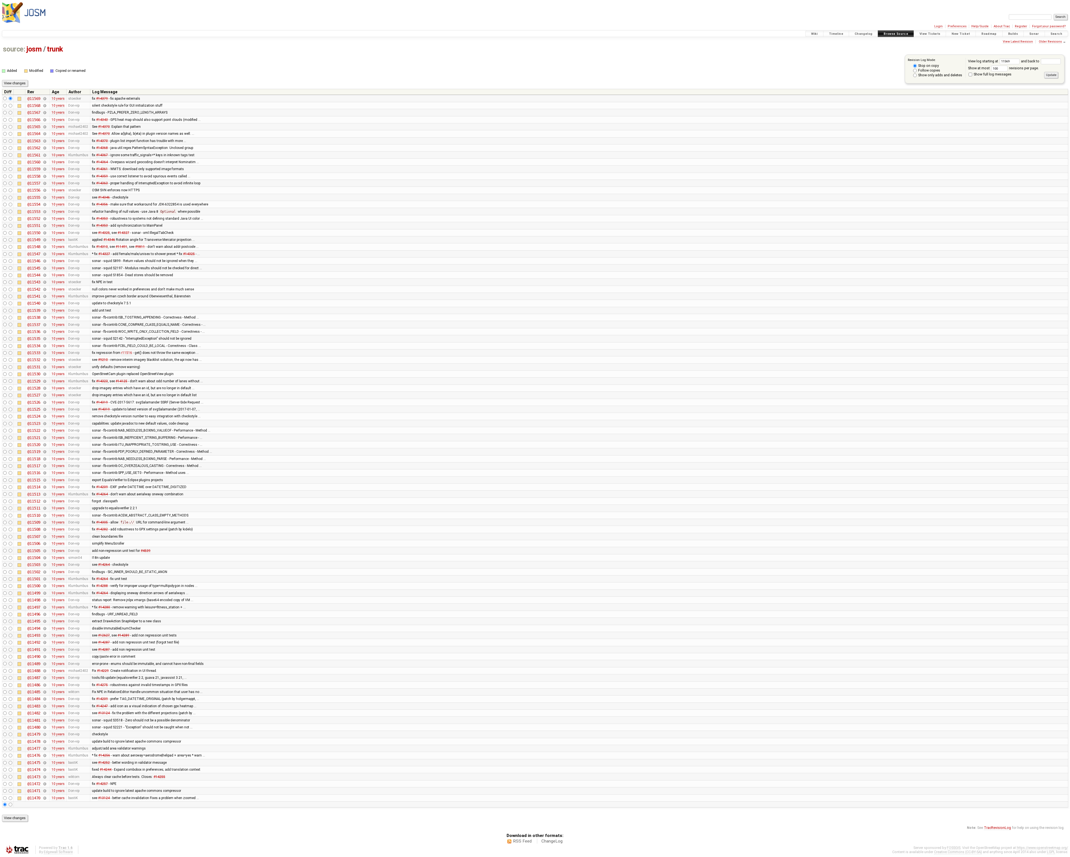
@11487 (33, 677)
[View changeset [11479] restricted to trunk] (44, 734)
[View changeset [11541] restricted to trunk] (44, 296)
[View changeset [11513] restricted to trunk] (44, 494)
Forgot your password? (1049, 26)
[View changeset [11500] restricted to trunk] (44, 586)
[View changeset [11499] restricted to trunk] (44, 593)
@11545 (33, 268)
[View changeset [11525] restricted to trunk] (44, 409)
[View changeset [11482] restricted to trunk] (44, 713)
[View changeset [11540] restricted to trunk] (44, 303)
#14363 (102, 183)
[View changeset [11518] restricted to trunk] (44, 459)
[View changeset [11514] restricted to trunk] (44, 487)
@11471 (33, 791)
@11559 (33, 169)
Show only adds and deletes (939, 75)
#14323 (102, 381)
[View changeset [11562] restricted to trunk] (44, 148)
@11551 (33, 225)
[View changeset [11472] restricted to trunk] (44, 784)
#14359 (102, 176)
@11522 (33, 430)
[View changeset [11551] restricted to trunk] (44, 225)
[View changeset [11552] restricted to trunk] (44, 218)
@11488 (33, 671)
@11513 (33, 494)
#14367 (102, 155)
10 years (58, 99)
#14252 (104, 763)
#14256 (104, 755)
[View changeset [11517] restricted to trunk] (44, 466)
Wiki (814, 34)
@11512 (33, 501)
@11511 (33, 508)
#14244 (105, 770)
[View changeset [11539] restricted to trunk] (44, 310)
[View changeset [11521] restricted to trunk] (44, 437)
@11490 (33, 656)
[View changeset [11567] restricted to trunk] (44, 112)
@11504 (33, 557)
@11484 (33, 699)
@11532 (33, 360)
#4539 (145, 551)
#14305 (102, 522)
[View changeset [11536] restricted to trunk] (44, 331)
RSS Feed (522, 841)
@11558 (33, 176)
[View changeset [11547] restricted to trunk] (44, 254)
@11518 (33, 459)
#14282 (102, 529)
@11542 (33, 289)
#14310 (102, 247)
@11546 (33, 261)
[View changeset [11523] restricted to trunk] (44, 423)
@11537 (33, 324)
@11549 (33, 239)
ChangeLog (552, 841)
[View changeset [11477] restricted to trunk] (44, 748)
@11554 (33, 204)
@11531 (33, 367)
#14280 (104, 607)
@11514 (33, 487)
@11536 (33, 331)
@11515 (33, 480)
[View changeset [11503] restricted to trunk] (44, 564)
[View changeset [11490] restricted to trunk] (44, 656)
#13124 (104, 713)
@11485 (33, 692)
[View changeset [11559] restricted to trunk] (44, 169)
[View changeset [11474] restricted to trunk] (44, 769)
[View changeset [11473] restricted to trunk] (44, 777)
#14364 (102, 162)
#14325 (104, 233)
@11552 (33, 218)
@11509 (33, 522)
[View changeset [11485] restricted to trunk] (44, 692)
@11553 (33, 211)
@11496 (33, 614)
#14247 (102, 706)
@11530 (33, 374)
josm (34, 49)
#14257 (102, 784)
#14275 (102, 685)
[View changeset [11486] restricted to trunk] (44, 685)
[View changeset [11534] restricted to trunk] (44, 346)
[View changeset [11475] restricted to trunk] (44, 762)
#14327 (123, 233)
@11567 (33, 112)
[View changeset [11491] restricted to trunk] (44, 649)
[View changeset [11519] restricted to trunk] (44, 451)
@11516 (33, 473)
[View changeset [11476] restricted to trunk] (44, 755)
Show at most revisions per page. (1003, 68)
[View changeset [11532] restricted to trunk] (44, 360)
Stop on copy (928, 65)
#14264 (102, 494)
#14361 (102, 169)
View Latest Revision (1018, 41)
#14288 (102, 586)
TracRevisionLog (997, 828)
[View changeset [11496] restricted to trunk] (44, 614)
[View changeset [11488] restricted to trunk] (44, 671)
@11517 (33, 466)
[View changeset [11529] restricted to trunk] (44, 381)
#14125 (121, 381)
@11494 (33, 628)
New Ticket (961, 34)
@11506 (33, 543)
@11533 (33, 353)
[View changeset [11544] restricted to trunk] (44, 275)
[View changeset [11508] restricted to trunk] (44, 529)
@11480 (33, 727)
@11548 (33, 246)
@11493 (33, 635)
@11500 (33, 586)
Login (938, 26)
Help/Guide (980, 26)
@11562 (33, 148)
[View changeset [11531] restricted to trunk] (44, 367)
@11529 (33, 381)
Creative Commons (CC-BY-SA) (958, 852)
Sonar (1034, 34)
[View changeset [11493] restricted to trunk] (44, 635)
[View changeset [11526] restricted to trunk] (44, 402)
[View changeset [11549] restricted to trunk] (44, 239)
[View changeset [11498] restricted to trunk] (44, 600)
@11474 (33, 769)
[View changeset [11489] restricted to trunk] (44, 664)
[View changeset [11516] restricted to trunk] (44, 473)
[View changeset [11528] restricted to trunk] (44, 388)
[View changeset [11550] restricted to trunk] (44, 233)
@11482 (33, 713)
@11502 (33, 572)
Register (1021, 26)
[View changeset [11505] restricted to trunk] (44, 551)
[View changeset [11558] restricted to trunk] (44, 176)
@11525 (33, 409)
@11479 (33, 734)
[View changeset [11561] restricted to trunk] (44, 155)
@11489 (33, 664)
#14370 (104, 127)
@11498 (33, 600)
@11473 (33, 777)
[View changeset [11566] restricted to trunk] (44, 119)
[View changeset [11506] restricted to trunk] (44, 543)
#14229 (103, 671)
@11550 (33, 233)
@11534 (33, 346)
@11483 (33, 706)
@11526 (33, 402)
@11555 (33, 197)
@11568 (33, 105)
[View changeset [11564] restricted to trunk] (44, 133)
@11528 (33, 388)
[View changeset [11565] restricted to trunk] (44, 126)
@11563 (33, 141)
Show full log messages (992, 74)
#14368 (102, 148)
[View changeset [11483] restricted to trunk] (44, 706)
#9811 (140, 247)
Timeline (836, 34)
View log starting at (983, 61)
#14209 (102, 487)
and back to (1030, 61)
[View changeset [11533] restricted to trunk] (44, 353)
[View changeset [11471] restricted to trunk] (44, 791)
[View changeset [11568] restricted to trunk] (44, 105)
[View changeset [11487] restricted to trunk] (44, 677)
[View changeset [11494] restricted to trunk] (44, 628)
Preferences (957, 26)
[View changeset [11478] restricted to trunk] (44, 741)
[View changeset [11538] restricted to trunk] (44, 317)
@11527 (33, 395)
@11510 (33, 515)
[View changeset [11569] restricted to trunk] (44, 98)
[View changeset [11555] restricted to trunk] (44, 197)
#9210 (103, 360)
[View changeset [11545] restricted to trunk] (44, 268)
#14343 (102, 120)
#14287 (104, 642)
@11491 (33, 649)
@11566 (33, 119)
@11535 (33, 338)
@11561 (33, 155)
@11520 (33, 444)
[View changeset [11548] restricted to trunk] (44, 246)
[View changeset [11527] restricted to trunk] (44, 395)
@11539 (33, 310)
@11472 (33, 784)
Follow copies (928, 70)
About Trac (1002, 26)
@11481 (33, 720)
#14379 (102, 99)
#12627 (104, 635)
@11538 (33, 317)
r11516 (126, 353)
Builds (1013, 34)
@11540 (33, 303)
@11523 (33, 423)
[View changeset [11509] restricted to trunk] (44, 522)
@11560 (33, 162)
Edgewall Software (58, 852)
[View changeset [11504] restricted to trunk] (44, 557)
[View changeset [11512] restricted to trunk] (44, 501)
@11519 (33, 451)
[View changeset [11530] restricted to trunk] (44, 374)
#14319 (102, 402)
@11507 (33, 536)
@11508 (33, 529)
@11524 (33, 416)
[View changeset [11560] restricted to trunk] (44, 162)
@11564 (33, 133)
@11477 (33, 748)
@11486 (33, 685)
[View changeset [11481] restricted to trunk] (44, 720)
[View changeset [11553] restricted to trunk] (44, 211)
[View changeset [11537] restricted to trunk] (44, 324)
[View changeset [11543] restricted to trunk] (44, 282)
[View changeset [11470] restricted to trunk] (44, 798)
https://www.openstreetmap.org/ (1042, 848)
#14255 (159, 777)
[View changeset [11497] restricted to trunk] (44, 607)
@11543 (33, 282)
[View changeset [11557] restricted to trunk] (44, 183)
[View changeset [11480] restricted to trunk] (44, 727)
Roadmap (989, 34)
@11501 (33, 579)
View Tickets (930, 34)
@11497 (33, 607)
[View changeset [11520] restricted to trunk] (44, 444)
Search (1056, 34)
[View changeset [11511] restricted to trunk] (44, 508)
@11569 (33, 98)
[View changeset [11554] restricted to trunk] (44, 204)
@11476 (33, 755)
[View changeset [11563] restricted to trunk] (44, 141)
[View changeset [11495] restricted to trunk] (44, 621)
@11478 (33, 741)
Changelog (863, 34)
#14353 (102, 219)
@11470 (33, 798)
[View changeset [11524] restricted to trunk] (44, 416)
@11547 (33, 254)
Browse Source (896, 34)
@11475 (33, 762)
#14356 (102, 204)
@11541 (33, 296)
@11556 (33, 190)
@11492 (33, 642)
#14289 (123, 635)
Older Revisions (1050, 41)
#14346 (104, 197)
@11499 (33, 593)
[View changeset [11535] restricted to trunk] (44, 338)
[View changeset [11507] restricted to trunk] (44, 536)
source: (14, 49)
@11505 (33, 551)
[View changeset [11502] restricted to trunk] (44, 572)
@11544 (33, 275)
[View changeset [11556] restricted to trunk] (44, 190)
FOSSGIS (953, 848)
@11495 (33, 621)
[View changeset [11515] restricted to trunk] (44, 480)
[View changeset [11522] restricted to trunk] (44, 430)
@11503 (33, 564)
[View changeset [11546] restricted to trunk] (44, 261)
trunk (55, 49)
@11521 (33, 437)
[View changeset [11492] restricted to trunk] (44, 642)
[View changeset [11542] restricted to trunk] (44, 289)
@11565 (33, 126)
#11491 (121, 247)
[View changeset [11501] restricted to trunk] (44, 579)
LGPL (1051, 852)
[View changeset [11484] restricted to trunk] (44, 699)
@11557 (33, 183)
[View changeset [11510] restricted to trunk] (44, 515)
